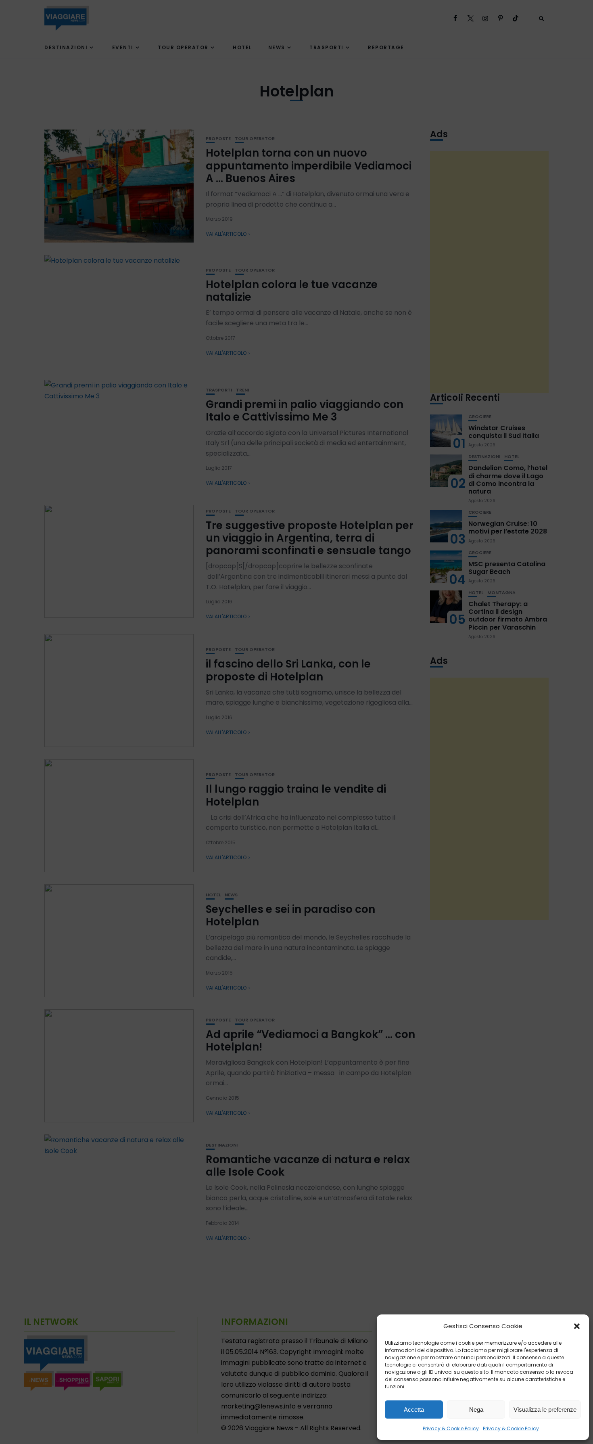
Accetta (414, 1409)
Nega (476, 1409)
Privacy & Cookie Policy (451, 1428)
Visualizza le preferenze (545, 1409)
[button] (577, 1326)
